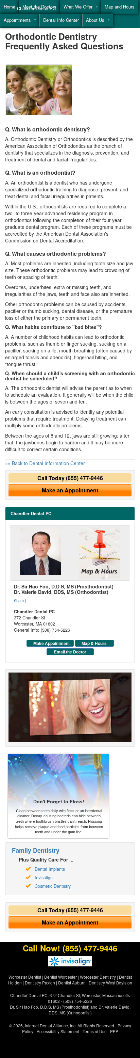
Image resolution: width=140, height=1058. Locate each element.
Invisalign (44, 877)
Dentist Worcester (60, 977)
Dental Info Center (61, 20)
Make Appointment (51, 643)
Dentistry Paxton (40, 982)
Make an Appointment (70, 490)
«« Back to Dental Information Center (45, 463)
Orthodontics (77, 139)
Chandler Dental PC (36, 8)
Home (9, 6)
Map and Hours (120, 6)
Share (19, 600)
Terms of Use (95, 1031)
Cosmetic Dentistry (53, 886)
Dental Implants (50, 869)
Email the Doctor (70, 652)
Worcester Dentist (24, 977)
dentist (61, 182)
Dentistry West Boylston (110, 982)
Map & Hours (94, 643)
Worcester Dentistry (98, 977)
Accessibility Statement (58, 1031)
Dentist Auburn (72, 982)
